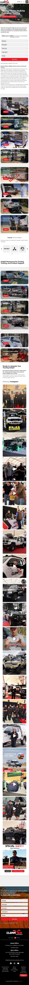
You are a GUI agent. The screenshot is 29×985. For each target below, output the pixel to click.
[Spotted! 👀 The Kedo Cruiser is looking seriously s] (14, 542)
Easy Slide (5, 968)
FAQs (14, 971)
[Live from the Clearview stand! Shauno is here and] (14, 493)
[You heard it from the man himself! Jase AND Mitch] (14, 808)
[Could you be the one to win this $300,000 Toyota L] (14, 445)
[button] (27, 1)
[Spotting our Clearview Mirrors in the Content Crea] (14, 663)
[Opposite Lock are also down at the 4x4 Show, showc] (14, 614)
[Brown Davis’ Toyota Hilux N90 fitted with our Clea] (14, 833)
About (14, 967)
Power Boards (5, 971)
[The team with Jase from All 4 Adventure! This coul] (14, 711)
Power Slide (5, 969)
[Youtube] (18, 963)
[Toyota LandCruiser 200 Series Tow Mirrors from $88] (14, 760)
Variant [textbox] (4, 52)
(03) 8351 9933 (14, 947)
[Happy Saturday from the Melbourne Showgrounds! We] (14, 736)
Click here (15, 63)
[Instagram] (14, 963)
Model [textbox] (4, 45)
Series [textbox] (4, 48)
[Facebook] (10, 963)
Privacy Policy (23, 972)
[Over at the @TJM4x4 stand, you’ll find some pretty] (14, 420)
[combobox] (14, 40)
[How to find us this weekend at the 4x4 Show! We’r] (14, 687)
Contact (14, 968)
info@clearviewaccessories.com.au (14, 960)
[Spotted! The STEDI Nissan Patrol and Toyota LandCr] (14, 590)
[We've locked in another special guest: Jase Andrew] (14, 857)
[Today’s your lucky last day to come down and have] (14, 517)
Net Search (20, 981)
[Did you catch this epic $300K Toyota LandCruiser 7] (14, 784)
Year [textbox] (3, 56)
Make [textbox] (4, 41)
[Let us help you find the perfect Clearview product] (14, 566)
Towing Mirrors (5, 967)
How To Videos (14, 969)
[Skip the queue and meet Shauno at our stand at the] (14, 639)
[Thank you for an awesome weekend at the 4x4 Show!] (14, 396)
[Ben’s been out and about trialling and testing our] (14, 469)
